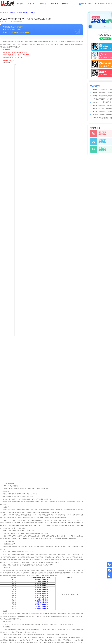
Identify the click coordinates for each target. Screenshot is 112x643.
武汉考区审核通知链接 (41, 579)
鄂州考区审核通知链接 (41, 589)
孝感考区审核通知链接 (41, 593)
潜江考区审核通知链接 (41, 607)
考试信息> (26, 13)
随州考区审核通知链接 (41, 601)
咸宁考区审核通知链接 (41, 599)
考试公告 (32, 13)
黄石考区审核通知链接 (41, 581)
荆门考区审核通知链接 (41, 591)
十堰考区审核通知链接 (41, 583)
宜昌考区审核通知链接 (41, 585)
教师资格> (20, 13)
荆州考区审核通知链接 (41, 595)
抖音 (108, 3)
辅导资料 (65, 3)
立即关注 (106, 39)
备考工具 (31, 3)
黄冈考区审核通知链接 (41, 597)
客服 (97, 3)
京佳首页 (12, 13)
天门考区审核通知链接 (41, 608)
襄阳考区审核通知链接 (41, 587)
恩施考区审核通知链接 (41, 603)
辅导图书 (54, 3)
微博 (103, 3)
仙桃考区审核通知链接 (41, 605)
